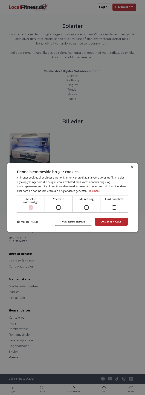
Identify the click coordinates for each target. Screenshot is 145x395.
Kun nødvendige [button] (73, 221)
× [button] (132, 167)
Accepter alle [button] (111, 221)
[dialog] (72, 197)
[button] (27, 221)
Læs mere (94, 191)
